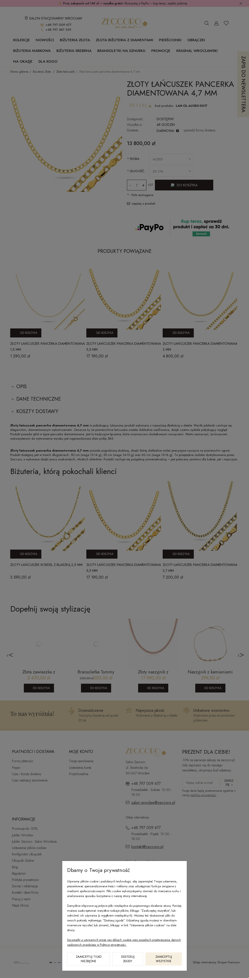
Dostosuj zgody (127, 959)
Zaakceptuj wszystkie (163, 959)
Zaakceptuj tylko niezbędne (88, 959)
